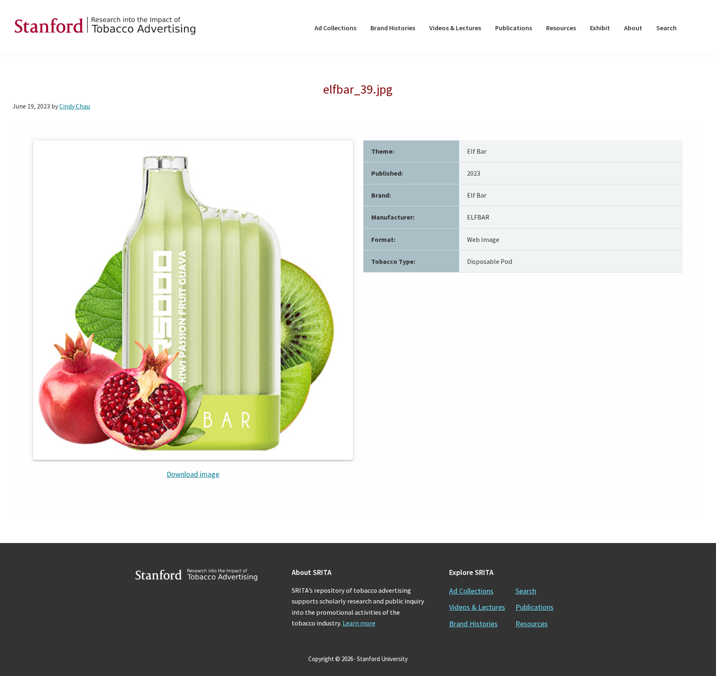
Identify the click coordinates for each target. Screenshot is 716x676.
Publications (534, 607)
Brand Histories (473, 623)
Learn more (359, 623)
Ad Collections (471, 591)
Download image (193, 474)
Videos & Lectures (477, 607)
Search (525, 591)
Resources (531, 623)
